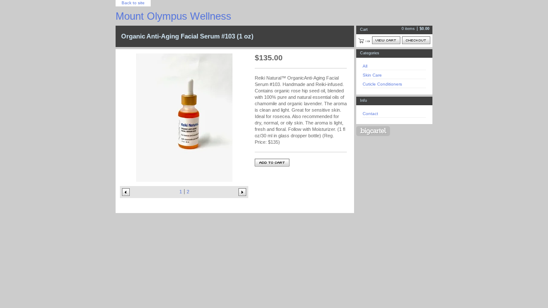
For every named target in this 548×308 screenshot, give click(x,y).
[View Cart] (386, 40)
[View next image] (242, 192)
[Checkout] (416, 40)
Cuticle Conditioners (382, 84)
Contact (370, 113)
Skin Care (372, 75)
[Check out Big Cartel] (373, 131)
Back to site (133, 2)
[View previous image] (126, 192)
